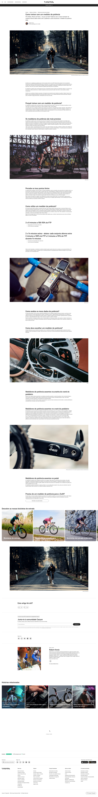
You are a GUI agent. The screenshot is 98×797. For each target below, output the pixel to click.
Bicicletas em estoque (53, 772)
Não (27, 607)
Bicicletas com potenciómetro (37, 500)
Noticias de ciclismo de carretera (43, 12)
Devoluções (67, 778)
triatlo (34, 95)
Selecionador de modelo (53, 770)
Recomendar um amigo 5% (54, 776)
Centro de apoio (68, 770)
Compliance (20, 784)
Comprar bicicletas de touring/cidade (87, 776)
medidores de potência (36, 83)
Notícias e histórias (33, 12)
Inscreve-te (77, 624)
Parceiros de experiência (37, 779)
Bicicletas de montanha (85, 773)
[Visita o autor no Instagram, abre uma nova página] (50, 661)
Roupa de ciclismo (84, 779)
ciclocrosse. (55, 85)
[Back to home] (49, 2)
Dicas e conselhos (36, 776)
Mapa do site (35, 784)
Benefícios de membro (37, 781)
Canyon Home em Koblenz (38, 778)
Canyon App (35, 782)
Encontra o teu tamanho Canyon (54, 773)
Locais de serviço (68, 772)
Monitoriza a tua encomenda (70, 781)
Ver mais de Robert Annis (53, 663)
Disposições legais (21, 781)
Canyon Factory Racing (22, 773)
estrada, (43, 85)
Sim (21, 607)
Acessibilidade (20, 787)
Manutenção (24, 2)
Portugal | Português (91, 793)
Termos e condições (21, 779)
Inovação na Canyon (21, 772)
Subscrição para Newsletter (9, 762)
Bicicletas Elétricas (84, 775)
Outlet (82, 781)
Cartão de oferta (52, 778)
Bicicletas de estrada (84, 770)
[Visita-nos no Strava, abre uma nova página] (27, 638)
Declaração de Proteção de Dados (46, 627)
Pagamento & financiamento (70, 775)
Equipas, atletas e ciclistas (38, 773)
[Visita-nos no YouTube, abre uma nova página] (25, 638)
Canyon (27, 12)
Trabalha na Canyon (21, 776)
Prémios (19, 775)
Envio (66, 773)
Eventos (34, 770)
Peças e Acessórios (84, 778)
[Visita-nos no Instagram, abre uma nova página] (22, 638)
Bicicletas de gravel (84, 772)
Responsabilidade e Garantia (70, 776)
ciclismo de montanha (48, 85)
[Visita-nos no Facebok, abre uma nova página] (19, 638)
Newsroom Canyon (21, 778)
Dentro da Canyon (21, 770)
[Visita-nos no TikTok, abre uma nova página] (30, 638)
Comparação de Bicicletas (53, 775)
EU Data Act (20, 785)
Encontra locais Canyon (37, 772)
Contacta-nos (67, 782)
